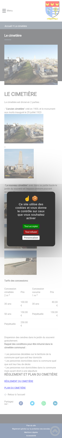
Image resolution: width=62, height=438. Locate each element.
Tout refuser (31, 232)
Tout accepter (31, 226)
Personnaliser (31, 238)
